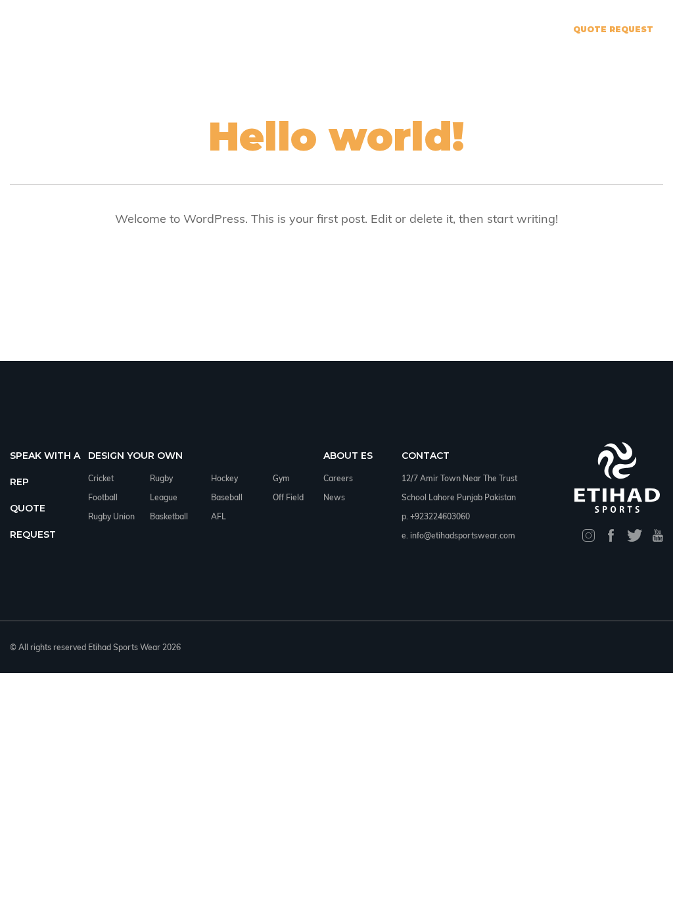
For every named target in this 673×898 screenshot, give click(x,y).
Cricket (101, 478)
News (334, 497)
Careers (338, 478)
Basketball (169, 516)
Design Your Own (246, 29)
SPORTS (326, 29)
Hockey (224, 478)
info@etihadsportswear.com (462, 535)
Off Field (288, 497)
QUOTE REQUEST (613, 29)
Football (103, 497)
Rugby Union (111, 516)
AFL (218, 516)
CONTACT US (391, 29)
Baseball (227, 497)
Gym (281, 478)
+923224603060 (440, 516)
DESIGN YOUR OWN (135, 455)
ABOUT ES (348, 455)
